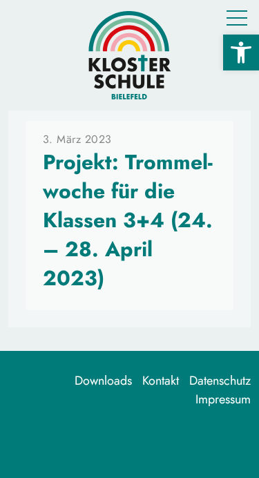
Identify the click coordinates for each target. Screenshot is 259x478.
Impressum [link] (223, 399)
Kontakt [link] (160, 381)
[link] (241, 52)
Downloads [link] (103, 381)
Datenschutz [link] (220, 381)
